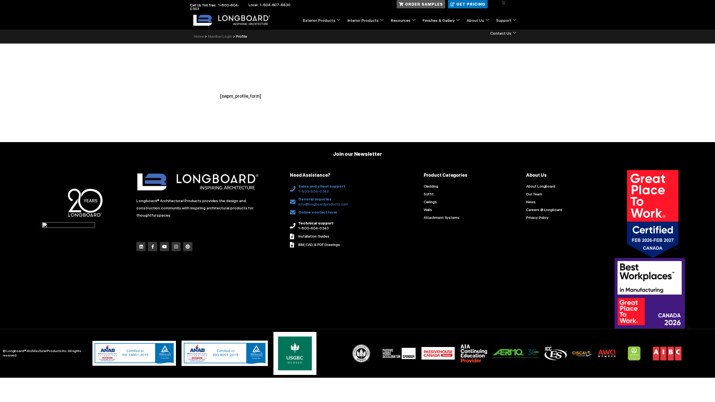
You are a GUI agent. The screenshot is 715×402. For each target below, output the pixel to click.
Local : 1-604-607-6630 (269, 5)
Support (503, 20)
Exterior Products (319, 20)
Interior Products (363, 20)
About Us (475, 20)
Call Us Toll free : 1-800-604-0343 (214, 7)
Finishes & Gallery (439, 20)
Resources (401, 20)
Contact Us (500, 33)
